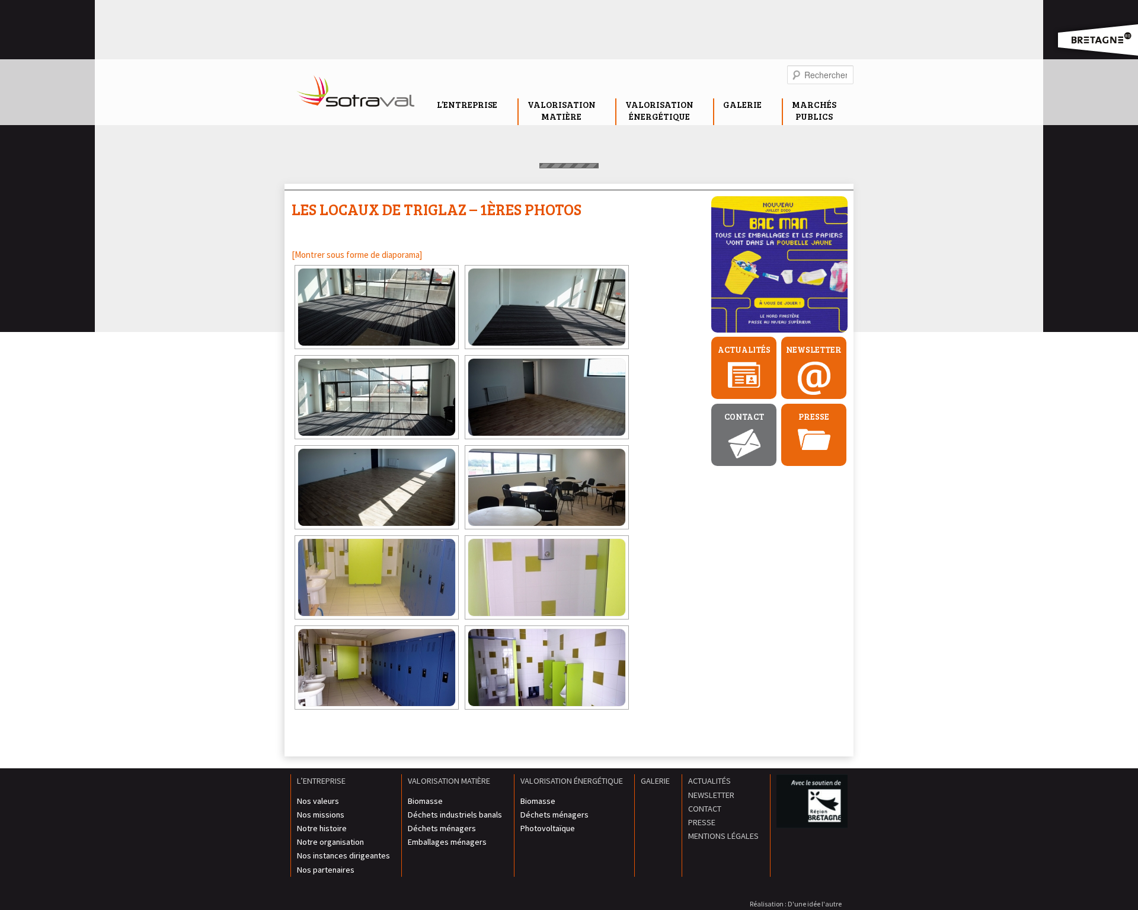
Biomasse (425, 801)
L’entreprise (467, 104)
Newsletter (814, 349)
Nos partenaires (325, 869)
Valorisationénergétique (659, 110)
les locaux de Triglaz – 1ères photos (436, 209)
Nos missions (320, 814)
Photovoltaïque (547, 828)
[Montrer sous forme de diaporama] (357, 254)
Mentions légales (723, 836)
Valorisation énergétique (571, 780)
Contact (744, 416)
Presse (813, 416)
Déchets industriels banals (455, 814)
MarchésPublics (814, 110)
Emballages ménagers (447, 841)
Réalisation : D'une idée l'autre (796, 903)
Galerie (742, 104)
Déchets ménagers (442, 828)
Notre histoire (322, 828)
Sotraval (355, 94)
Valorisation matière (449, 780)
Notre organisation (330, 841)
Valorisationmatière (562, 110)
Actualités (744, 349)
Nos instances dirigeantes (343, 855)
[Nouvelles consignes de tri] (779, 266)
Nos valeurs (318, 801)
